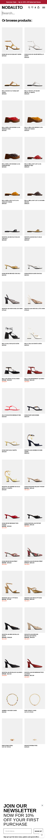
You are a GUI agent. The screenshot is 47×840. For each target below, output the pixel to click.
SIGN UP (38, 831)
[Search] (29, 7)
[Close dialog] (42, 805)
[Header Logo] (12, 7)
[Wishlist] (32, 7)
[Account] (35, 7)
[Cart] (38, 7)
